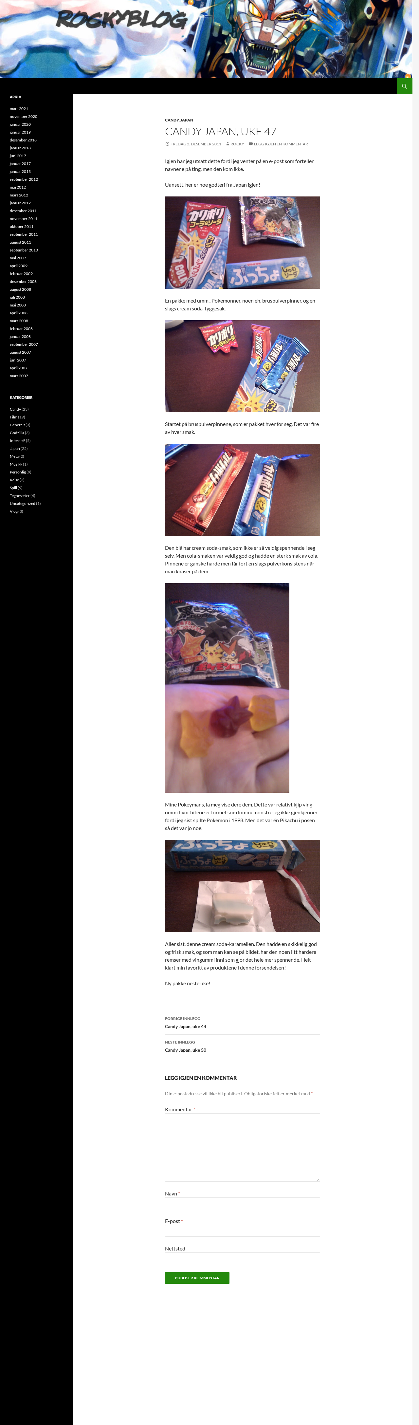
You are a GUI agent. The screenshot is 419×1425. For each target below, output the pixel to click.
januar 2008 (20, 336)
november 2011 (23, 218)
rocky (237, 143)
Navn (172, 1193)
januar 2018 (20, 147)
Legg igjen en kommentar (281, 143)
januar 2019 (20, 132)
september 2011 (24, 234)
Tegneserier (20, 495)
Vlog (14, 511)
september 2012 (24, 179)
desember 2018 (23, 140)
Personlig (18, 472)
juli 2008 (17, 297)
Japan (186, 120)
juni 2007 (18, 360)
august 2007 (20, 352)
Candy (172, 120)
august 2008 (20, 289)
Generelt (17, 424)
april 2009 (18, 265)
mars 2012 (19, 195)
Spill (13, 487)
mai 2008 (18, 305)
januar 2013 (20, 171)
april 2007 (18, 367)
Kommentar (180, 1109)
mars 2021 (19, 108)
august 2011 (20, 242)
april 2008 (18, 312)
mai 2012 (18, 187)
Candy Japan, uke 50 (185, 1046)
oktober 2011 (21, 226)
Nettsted (175, 1248)
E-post (174, 1221)
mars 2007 (19, 375)
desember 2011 (23, 210)
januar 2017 (20, 163)
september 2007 (24, 344)
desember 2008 (23, 281)
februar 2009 (21, 273)
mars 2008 (19, 320)
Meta (14, 456)
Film (13, 417)
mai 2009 (18, 257)
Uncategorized (22, 503)
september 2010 (24, 250)
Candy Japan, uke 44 (185, 1022)
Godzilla (17, 432)
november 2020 (23, 116)
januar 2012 (20, 202)
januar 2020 (20, 124)
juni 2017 (18, 155)
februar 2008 (21, 328)
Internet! (17, 440)
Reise (14, 479)
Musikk (16, 464)
